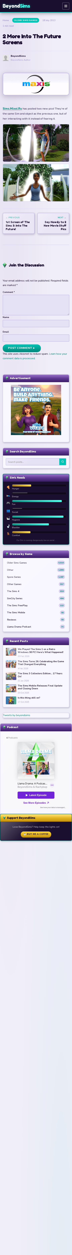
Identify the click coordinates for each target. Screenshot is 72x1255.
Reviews (35, 619)
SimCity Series (35, 598)
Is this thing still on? (29, 697)
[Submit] (62, 462)
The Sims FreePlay (35, 605)
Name (6, 317)
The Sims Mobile (35, 612)
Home (6, 20)
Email (6, 331)
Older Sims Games (25, 20)
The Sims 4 (35, 591)
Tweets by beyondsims (16, 715)
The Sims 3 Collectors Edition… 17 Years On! (40, 675)
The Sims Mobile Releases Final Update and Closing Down (40, 687)
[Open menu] (65, 6)
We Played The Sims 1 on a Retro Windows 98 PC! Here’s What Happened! (40, 651)
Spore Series (35, 577)
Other (35, 570)
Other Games (35, 584)
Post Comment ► (21, 348)
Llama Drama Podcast (35, 626)
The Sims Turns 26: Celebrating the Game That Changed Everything (41, 663)
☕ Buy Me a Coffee (36, 834)
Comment (9, 292)
